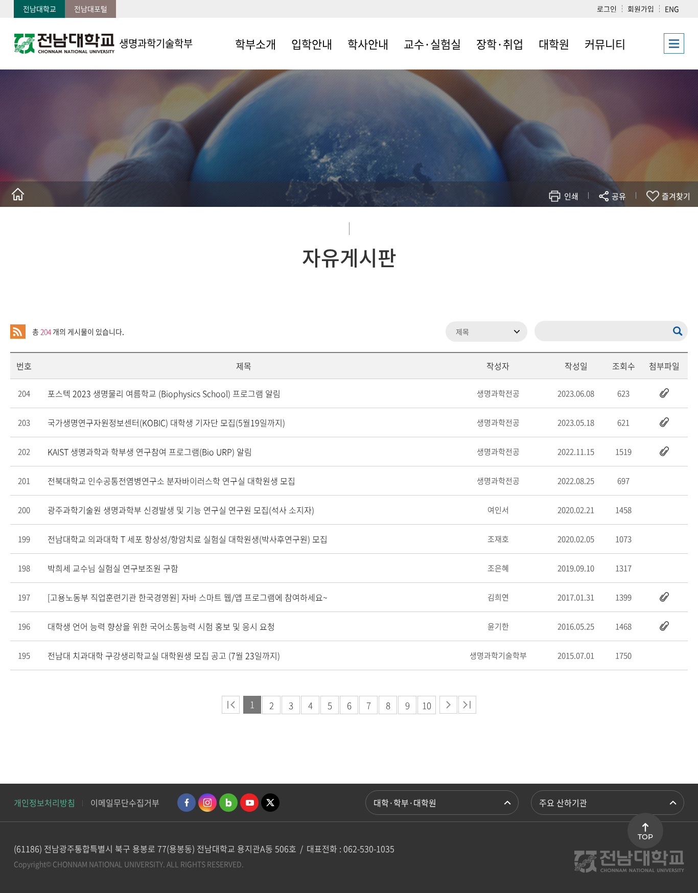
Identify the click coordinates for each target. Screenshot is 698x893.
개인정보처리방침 (44, 802)
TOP (645, 836)
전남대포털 (90, 9)
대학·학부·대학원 (405, 802)
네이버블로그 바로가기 (228, 802)
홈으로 (18, 194)
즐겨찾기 (676, 196)
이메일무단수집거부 (124, 802)
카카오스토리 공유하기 (543, 226)
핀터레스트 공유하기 (558, 226)
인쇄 (571, 196)
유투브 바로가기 (249, 802)
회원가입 (640, 8)
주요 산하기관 (563, 802)
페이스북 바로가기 (186, 802)
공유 (619, 196)
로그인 (607, 8)
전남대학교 (39, 9)
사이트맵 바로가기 (658, 43)
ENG (672, 8)
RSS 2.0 (18, 331)
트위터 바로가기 (270, 802)
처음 (231, 705)
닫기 (625, 220)
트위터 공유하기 (527, 226)
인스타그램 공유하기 (589, 226)
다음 (448, 705)
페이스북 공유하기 (512, 226)
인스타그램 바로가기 (207, 802)
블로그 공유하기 (573, 226)
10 (426, 705)
